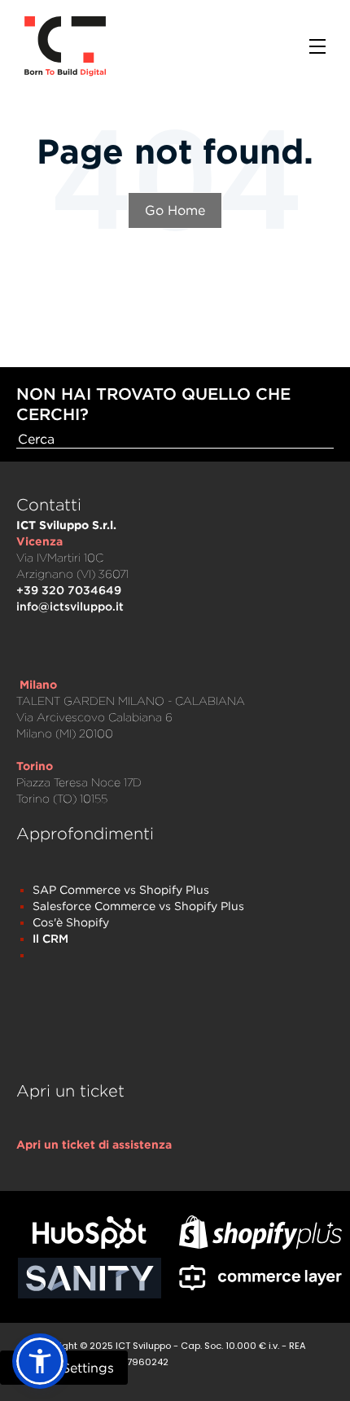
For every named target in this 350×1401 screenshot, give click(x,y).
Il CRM (50, 938)
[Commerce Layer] (260, 1278)
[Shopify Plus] (260, 1232)
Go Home (175, 210)
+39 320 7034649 (68, 590)
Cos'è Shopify (71, 922)
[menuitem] (94, 1144)
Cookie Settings (64, 1367)
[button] (39, 1361)
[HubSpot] (89, 1233)
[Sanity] (89, 1278)
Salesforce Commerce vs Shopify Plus (138, 906)
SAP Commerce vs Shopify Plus (121, 889)
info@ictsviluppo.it (70, 606)
